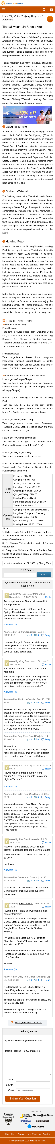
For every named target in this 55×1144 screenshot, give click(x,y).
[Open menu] (3, 9)
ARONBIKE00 (26, 903)
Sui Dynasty (35, 135)
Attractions (7, 19)
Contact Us (23, 1134)
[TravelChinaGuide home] (12, 3)
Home (5, 16)
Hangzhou (36, 16)
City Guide (15, 16)
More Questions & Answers (28, 1022)
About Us (9, 1134)
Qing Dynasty (38, 168)
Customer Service (41, 1134)
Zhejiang (25, 16)
